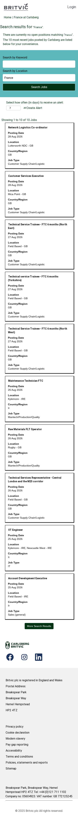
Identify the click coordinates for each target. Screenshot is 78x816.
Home (7, 17)
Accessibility (14, 750)
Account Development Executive (27, 578)
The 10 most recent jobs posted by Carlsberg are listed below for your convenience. (37, 42)
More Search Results (39, 626)
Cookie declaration (17, 732)
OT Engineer (15, 529)
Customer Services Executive (26, 175)
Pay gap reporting (17, 744)
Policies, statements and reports (27, 762)
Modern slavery (15, 738)
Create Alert (34, 108)
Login (71, 7)
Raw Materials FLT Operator (25, 429)
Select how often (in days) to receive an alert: (34, 102)
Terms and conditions (19, 756)
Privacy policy (14, 726)
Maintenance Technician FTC (25, 380)
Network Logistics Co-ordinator (28, 127)
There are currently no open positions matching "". (38, 34)
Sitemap (11, 768)
